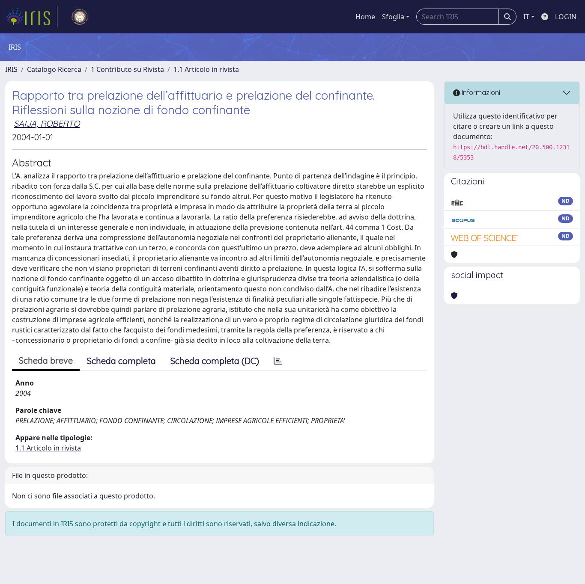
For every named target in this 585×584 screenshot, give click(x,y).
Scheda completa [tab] (121, 361)
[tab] (278, 361)
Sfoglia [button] (393, 16)
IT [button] (526, 16)
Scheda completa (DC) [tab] (214, 361)
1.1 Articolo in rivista (206, 69)
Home (365, 16)
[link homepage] (31, 16)
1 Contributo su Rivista (127, 69)
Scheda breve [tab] (46, 360)
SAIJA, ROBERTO (47, 123)
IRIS (11, 69)
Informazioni (480, 92)
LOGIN (565, 16)
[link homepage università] (79, 16)
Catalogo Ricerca (54, 69)
